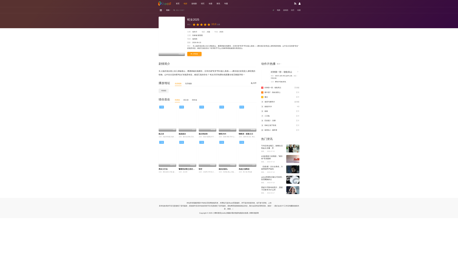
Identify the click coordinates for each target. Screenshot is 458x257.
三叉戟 (280, 116)
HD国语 (163, 90)
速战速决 (182, 134)
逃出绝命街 (203, 134)
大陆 (208, 32)
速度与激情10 (280, 102)
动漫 (210, 3)
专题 (226, 3)
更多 (279, 64)
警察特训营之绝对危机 (188, 169)
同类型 (177, 100)
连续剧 (194, 3)
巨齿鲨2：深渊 (280, 120)
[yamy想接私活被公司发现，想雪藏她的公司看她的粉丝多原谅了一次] (292, 180)
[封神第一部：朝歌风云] (265, 75)
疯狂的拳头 (223, 169)
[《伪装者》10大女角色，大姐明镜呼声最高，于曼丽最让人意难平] (292, 169)
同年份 (194, 100)
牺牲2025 (222, 134)
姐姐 (280, 111)
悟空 (200, 169)
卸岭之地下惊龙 (280, 125)
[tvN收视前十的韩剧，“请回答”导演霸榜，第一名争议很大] (292, 159)
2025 (221, 32)
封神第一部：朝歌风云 (281, 72)
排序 (254, 83)
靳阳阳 (200, 35)
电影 (185, 3)
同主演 (185, 100)
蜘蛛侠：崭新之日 (246, 134)
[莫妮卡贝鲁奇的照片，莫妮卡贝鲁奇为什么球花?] (292, 190)
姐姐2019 (280, 106)
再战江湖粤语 (244, 169)
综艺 (203, 3)
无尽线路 (188, 83)
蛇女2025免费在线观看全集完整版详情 (226, 75)
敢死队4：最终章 (280, 130)
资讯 (218, 3)
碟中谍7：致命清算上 (280, 92)
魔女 (280, 97)
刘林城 (194, 35)
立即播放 (195, 54)
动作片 (194, 32)
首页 (178, 3)
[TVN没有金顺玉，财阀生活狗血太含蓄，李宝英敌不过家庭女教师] (292, 148)
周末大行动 (163, 169)
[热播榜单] (295, 3)
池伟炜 (194, 39)
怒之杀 (161, 134)
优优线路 (178, 83)
